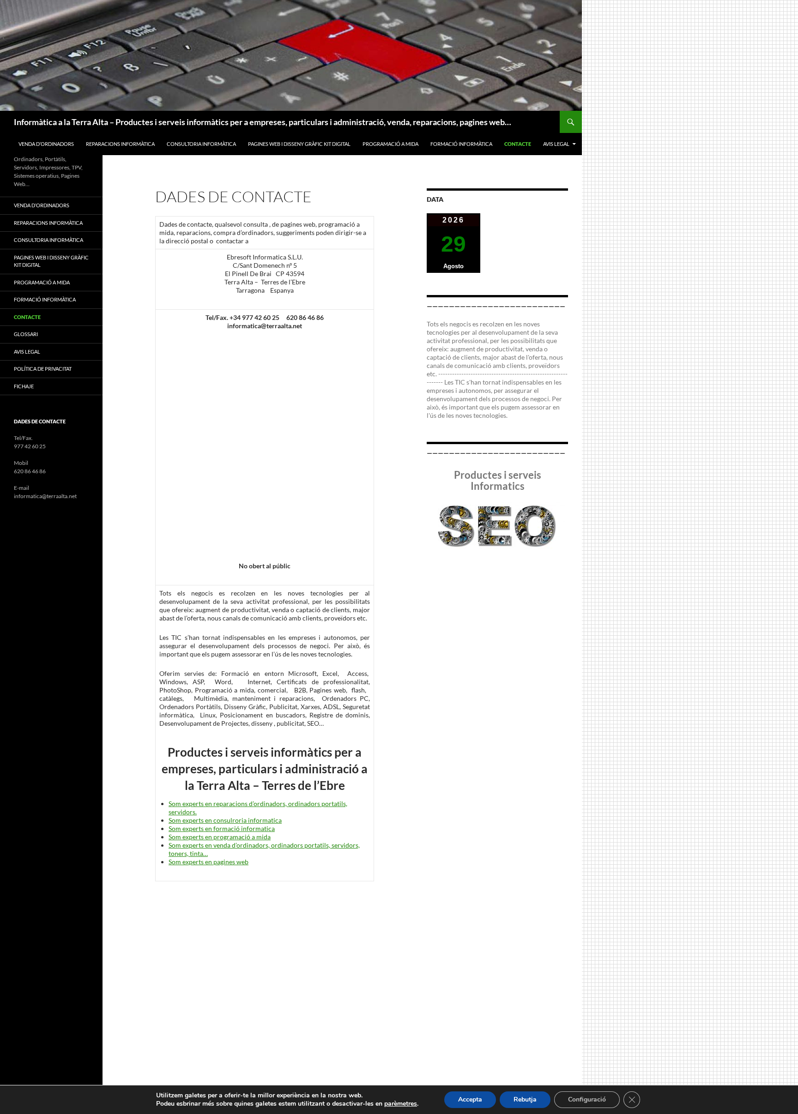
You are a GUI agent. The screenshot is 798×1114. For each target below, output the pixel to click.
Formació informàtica (461, 144)
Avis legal (556, 144)
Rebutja (525, 1099)
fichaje (24, 386)
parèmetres (400, 1104)
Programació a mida (390, 144)
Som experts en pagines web (208, 862)
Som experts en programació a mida (220, 837)
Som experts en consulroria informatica (225, 820)
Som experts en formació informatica (222, 828)
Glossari (26, 334)
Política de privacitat (43, 369)
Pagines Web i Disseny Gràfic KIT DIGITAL (299, 144)
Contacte (517, 144)
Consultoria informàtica (201, 144)
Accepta (470, 1099)
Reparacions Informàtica (120, 144)
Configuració (587, 1099)
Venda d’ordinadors (46, 144)
